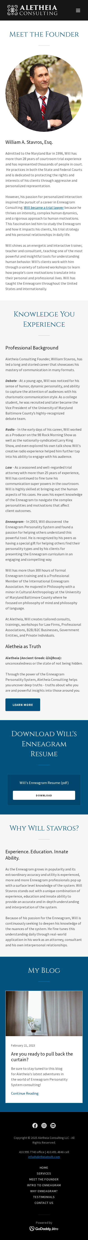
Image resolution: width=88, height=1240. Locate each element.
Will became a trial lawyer (44, 207)
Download (44, 795)
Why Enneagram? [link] (44, 1191)
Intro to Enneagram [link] (44, 1185)
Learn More (23, 705)
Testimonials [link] (44, 1197)
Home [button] (44, 1168)
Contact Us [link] (44, 1203)
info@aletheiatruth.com (44, 1157)
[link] (32, 10)
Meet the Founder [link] (44, 1179)
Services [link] (44, 1173)
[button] (78, 10)
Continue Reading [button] (25, 1093)
